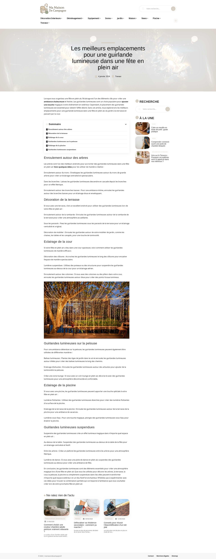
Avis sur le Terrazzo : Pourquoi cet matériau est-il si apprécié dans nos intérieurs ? (160, 158)
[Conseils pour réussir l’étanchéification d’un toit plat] (116, 507)
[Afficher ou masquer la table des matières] (94, 124)
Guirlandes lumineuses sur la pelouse (62, 141)
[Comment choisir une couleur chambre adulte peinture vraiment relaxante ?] (56, 507)
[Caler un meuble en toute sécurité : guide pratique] (142, 128)
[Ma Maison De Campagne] (53, 8)
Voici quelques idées (63, 167)
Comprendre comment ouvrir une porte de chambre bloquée (160, 144)
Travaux (118, 76)
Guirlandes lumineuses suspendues (62, 149)
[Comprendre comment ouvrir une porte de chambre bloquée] (142, 143)
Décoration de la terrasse (58, 133)
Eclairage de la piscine (57, 145)
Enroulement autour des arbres (60, 129)
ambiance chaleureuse (54, 101)
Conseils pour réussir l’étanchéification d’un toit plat (115, 525)
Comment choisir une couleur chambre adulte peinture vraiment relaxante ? (56, 528)
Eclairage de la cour (55, 137)
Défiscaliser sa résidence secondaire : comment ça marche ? (85, 525)
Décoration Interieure (55, 519)
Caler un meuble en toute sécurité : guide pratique (159, 130)
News (77, 519)
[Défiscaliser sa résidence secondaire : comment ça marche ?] (86, 507)
